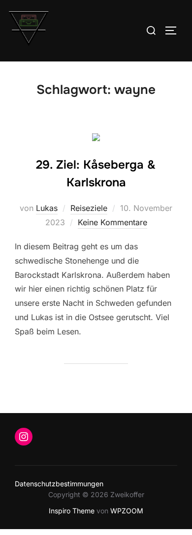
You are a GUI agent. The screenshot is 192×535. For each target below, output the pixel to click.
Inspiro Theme (72, 510)
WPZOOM (126, 510)
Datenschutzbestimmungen (59, 483)
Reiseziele (88, 208)
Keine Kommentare (112, 222)
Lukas (47, 208)
